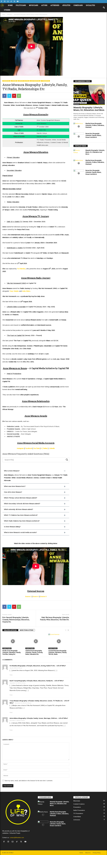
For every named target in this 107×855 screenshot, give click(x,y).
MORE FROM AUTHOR (26, 630)
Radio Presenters (34, 80)
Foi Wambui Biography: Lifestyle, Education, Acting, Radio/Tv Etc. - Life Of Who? (38, 666)
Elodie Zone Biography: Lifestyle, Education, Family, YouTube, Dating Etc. (11, 652)
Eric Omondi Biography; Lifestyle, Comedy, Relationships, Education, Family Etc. (16, 619)
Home (10, 5)
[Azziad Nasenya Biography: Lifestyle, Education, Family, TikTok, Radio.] (58, 641)
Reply (11, 675)
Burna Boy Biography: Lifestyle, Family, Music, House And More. (93, 135)
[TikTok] (11, 1)
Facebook (28, 448)
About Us (87, 852)
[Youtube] (17, 1)
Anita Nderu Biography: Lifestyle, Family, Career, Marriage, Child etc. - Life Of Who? (39, 718)
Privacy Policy (97, 852)
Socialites (90, 5)
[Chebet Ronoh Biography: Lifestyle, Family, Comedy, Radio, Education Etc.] (35, 641)
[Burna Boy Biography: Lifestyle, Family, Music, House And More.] (78, 136)
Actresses (54, 5)
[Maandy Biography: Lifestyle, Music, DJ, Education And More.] (89, 95)
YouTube (36, 448)
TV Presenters (45, 80)
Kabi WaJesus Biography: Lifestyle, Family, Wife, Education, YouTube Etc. (54, 618)
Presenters (9, 14)
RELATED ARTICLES (10, 630)
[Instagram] (4, 1)
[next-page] (68, 630)
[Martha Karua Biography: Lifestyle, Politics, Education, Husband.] (78, 126)
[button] (103, 7)
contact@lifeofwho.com (17, 837)
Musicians (33, 5)
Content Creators (23, 80)
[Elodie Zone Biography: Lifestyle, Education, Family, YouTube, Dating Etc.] (12, 641)
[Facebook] (1, 1)
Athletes (66, 5)
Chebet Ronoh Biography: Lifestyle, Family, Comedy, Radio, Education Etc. (34, 652)
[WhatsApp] (19, 96)
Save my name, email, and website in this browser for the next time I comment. (29, 780)
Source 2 (36, 596)
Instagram (20, 448)
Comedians (78, 5)
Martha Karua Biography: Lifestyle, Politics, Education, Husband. (94, 125)
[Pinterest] (14, 96)
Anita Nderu (26, 291)
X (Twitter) (44, 448)
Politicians (21, 5)
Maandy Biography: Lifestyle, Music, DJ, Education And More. (89, 108)
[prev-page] (66, 630)
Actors (44, 5)
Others (7, 10)
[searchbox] (35, 459)
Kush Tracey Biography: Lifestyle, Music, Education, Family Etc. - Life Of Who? (37, 681)
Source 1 (28, 596)
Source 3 (43, 596)
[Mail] (8, 1)
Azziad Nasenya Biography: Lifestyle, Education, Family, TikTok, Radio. (57, 652)
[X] (14, 1)
